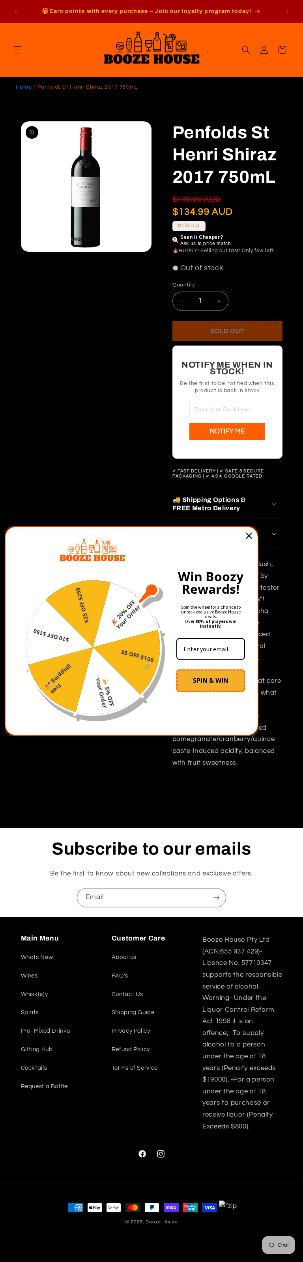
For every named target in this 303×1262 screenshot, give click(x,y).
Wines (29, 976)
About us (124, 957)
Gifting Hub (37, 1049)
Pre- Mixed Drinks (45, 1031)
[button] (17, 50)
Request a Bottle (44, 1086)
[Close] (248, 535)
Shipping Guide (133, 1012)
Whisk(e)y (34, 994)
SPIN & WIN (210, 680)
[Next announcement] (287, 11)
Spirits (30, 1012)
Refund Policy (131, 1049)
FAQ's (120, 976)
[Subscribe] (217, 897)
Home (24, 87)
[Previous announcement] (15, 11)
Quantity (183, 285)
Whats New (37, 957)
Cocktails (34, 1068)
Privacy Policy (131, 1031)
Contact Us (127, 994)
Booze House (162, 1222)
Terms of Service (135, 1068)
